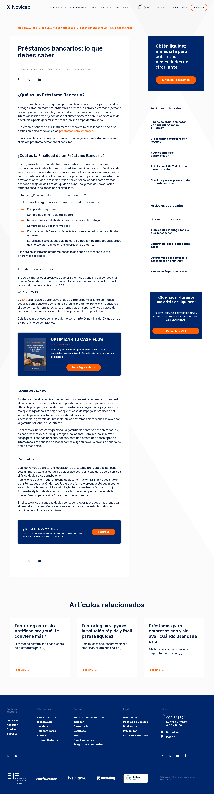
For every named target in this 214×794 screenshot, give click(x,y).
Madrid (170, 736)
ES (8, 756)
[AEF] (108, 778)
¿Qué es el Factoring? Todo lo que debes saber (170, 231)
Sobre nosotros (47, 717)
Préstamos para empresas (58, 28)
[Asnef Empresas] (50, 778)
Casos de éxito (82, 726)
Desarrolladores (47, 740)
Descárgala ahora (83, 367)
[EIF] (21, 778)
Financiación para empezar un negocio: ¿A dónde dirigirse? (168, 124)
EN (15, 756)
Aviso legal (130, 717)
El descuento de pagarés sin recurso (169, 140)
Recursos (103, 531)
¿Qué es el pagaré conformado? (162, 154)
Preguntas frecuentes (88, 744)
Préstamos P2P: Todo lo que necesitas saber (169, 168)
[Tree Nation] (137, 778)
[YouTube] (178, 756)
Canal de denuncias (136, 735)
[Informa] (79, 778)
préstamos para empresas (76, 131)
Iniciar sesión (180, 7)
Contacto (13, 729)
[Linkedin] (162, 756)
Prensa (41, 735)
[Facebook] (186, 756)
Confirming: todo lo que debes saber (170, 245)
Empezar (199, 7)
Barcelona (173, 732)
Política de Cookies (135, 721)
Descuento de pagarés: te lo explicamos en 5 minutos (169, 259)
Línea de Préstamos (176, 80)
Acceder (12, 724)
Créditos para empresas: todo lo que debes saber (170, 182)
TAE (24, 299)
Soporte (12, 733)
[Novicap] (18, 8)
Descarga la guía (176, 330)
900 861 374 (175, 718)
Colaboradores (78, 7)
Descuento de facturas (166, 219)
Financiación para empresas (169, 271)
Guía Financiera (27, 28)
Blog (76, 735)
